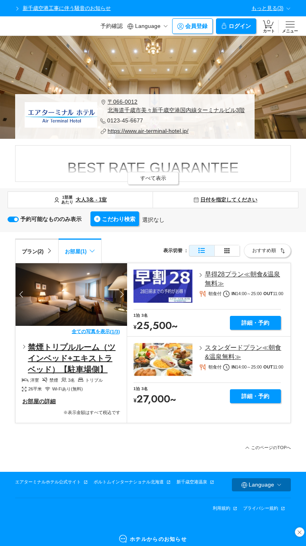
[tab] (36, 250)
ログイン (240, 26)
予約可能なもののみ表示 (51, 219)
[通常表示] (201, 250)
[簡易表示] (227, 250)
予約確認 (111, 26)
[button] (172, 106)
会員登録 (196, 26)
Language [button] (148, 26)
